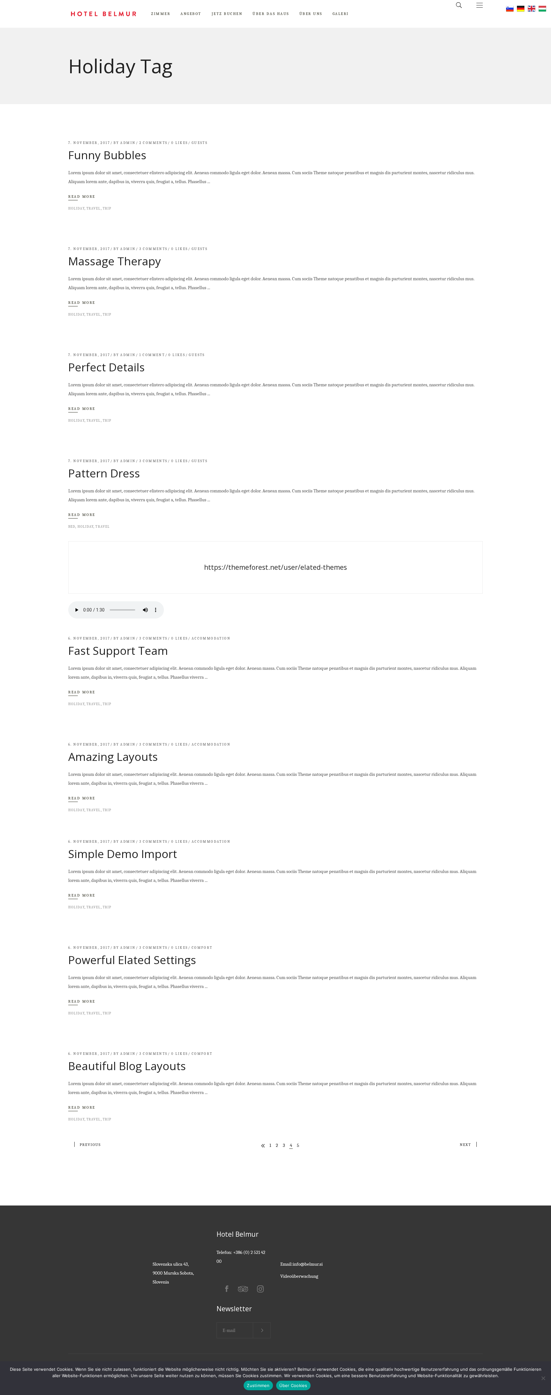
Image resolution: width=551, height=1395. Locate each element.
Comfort (202, 948)
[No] (543, 1378)
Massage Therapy (114, 261)
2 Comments (153, 143)
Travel (93, 208)
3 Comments (153, 249)
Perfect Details (106, 367)
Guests (200, 143)
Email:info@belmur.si (301, 1264)
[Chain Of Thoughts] (275, 567)
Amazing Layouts (113, 756)
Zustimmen (258, 1385)
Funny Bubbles (107, 154)
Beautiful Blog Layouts (127, 1065)
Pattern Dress (104, 473)
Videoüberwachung (299, 1276)
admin (128, 143)
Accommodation (211, 638)
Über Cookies (293, 1385)
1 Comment (152, 355)
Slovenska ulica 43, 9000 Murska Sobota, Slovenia (173, 1273)
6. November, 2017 (89, 638)
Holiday (76, 208)
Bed (71, 527)
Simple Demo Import (122, 853)
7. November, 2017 (89, 143)
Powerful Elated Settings (132, 959)
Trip (107, 208)
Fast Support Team (118, 650)
